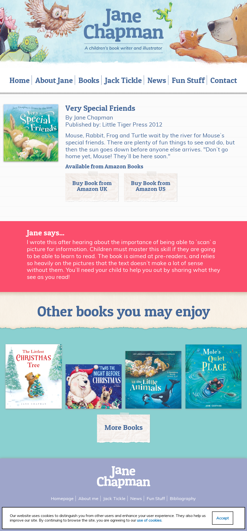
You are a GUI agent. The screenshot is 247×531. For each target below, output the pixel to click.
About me (88, 498)
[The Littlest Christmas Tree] (34, 378)
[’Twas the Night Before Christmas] (94, 388)
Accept (222, 518)
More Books (123, 427)
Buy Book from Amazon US (150, 185)
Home (19, 80)
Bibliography (183, 498)
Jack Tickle (123, 80)
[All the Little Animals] (153, 381)
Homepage (62, 498)
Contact (223, 80)
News (156, 80)
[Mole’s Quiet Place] (213, 378)
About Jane (54, 80)
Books (88, 80)
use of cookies (149, 520)
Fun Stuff (188, 80)
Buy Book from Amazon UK (92, 185)
